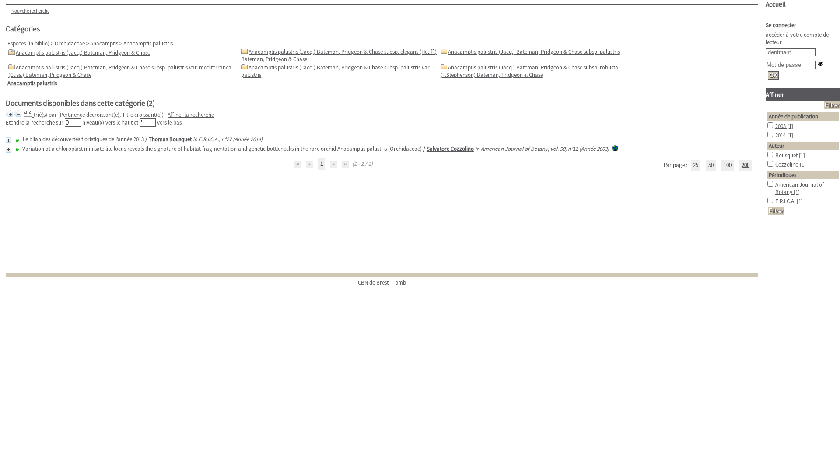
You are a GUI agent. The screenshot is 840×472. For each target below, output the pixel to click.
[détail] (8, 140)
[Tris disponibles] (29, 114)
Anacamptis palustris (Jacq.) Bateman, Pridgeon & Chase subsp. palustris (534, 52)
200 (745, 165)
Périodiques (782, 175)
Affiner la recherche (191, 114)
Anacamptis (104, 43)
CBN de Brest (373, 282)
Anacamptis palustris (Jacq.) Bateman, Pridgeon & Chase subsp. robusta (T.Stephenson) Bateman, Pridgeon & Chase (529, 71)
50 (711, 165)
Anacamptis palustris (148, 43)
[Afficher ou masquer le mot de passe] (820, 63)
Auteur (776, 145)
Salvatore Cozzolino (450, 149)
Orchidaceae (70, 43)
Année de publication (793, 116)
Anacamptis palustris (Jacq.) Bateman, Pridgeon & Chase (83, 52)
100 (728, 165)
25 (695, 165)
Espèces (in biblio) (28, 43)
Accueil (776, 4)
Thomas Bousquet (170, 139)
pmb (400, 282)
